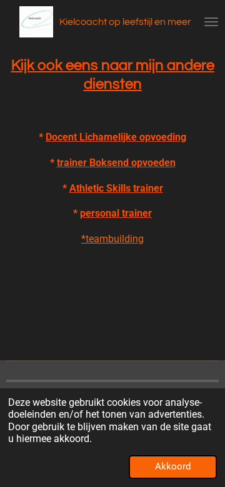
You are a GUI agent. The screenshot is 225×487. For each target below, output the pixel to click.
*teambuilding (112, 239)
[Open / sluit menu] (211, 22)
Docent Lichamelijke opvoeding (116, 137)
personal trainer (116, 213)
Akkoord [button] (173, 466)
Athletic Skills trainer (116, 188)
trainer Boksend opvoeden (116, 163)
